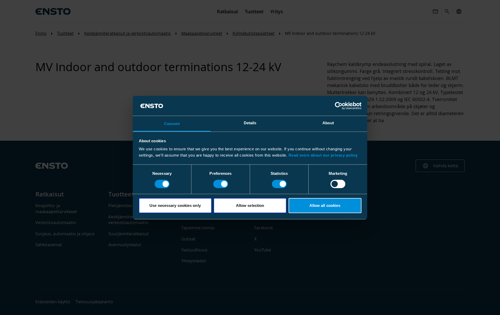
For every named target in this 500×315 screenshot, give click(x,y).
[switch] (220, 184)
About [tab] (328, 123)
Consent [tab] (172, 123)
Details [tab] (250, 123)
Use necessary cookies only (175, 205)
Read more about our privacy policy (323, 155)
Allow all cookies (325, 205)
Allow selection (250, 205)
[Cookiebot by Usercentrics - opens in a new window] (338, 106)
